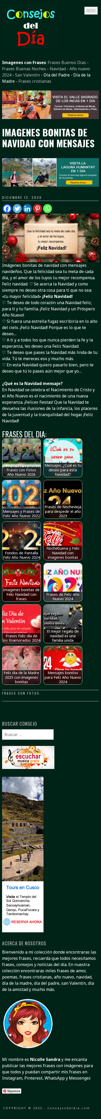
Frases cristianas (34, 81)
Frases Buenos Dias (67, 62)
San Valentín (27, 75)
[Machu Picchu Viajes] (50, 117)
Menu (91, 11)
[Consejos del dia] (30, 47)
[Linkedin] (27, 208)
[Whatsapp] (47, 208)
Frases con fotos (21, 693)
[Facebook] (7, 208)
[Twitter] (17, 208)
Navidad (58, 69)
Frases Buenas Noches (24, 69)
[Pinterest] (37, 208)
